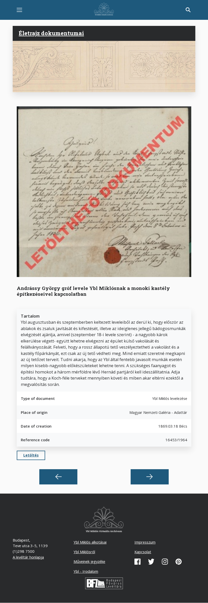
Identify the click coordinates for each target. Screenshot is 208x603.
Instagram (165, 562)
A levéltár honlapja (28, 557)
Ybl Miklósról (84, 551)
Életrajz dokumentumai (51, 33)
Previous (58, 476)
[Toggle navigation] (19, 10)
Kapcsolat (142, 551)
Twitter (151, 562)
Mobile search (188, 10)
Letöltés (31, 455)
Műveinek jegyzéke (89, 561)
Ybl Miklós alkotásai (90, 542)
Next (150, 476)
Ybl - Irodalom (86, 571)
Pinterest (179, 562)
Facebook (137, 562)
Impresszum (144, 542)
